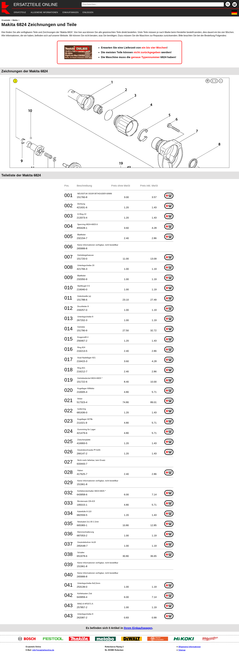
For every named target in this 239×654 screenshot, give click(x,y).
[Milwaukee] (211, 640)
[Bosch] (28, 640)
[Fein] (159, 640)
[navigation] (115, 12)
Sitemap (181, 650)
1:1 (214, 81)
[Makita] (80, 640)
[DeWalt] (132, 640)
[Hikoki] (185, 640)
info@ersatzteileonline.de (43, 650)
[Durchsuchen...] (228, 4)
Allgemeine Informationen (189, 647)
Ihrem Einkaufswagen (138, 627)
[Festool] (54, 640)
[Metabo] (106, 640)
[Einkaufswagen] (234, 4)
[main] (119, 325)
